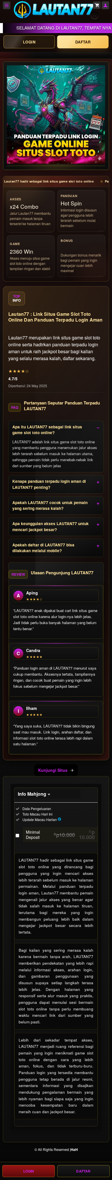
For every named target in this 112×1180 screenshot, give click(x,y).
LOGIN (29, 42)
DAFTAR (82, 42)
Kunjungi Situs (52, 770)
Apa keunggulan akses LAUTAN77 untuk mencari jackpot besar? (50, 526)
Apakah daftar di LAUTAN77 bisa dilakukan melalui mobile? (43, 547)
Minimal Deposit (60, 834)
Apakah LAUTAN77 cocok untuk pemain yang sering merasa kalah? (50, 505)
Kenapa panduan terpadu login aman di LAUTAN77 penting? (49, 484)
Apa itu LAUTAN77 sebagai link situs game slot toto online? (47, 429)
